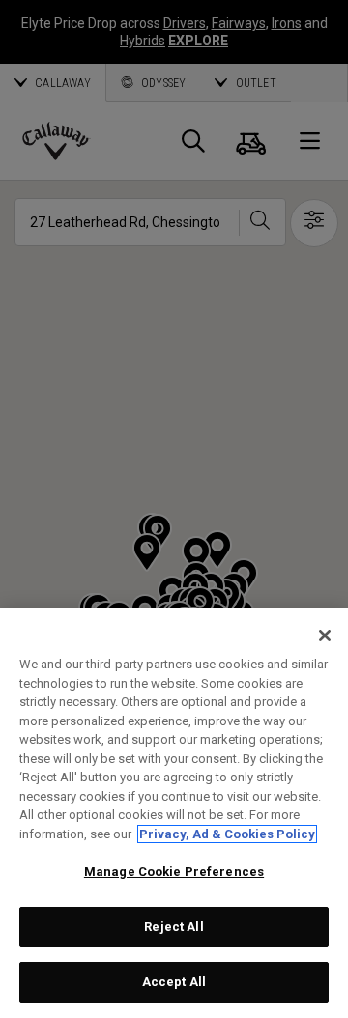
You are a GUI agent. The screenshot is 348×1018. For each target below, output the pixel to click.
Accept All (174, 982)
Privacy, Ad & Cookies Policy (227, 834)
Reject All (173, 926)
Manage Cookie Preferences (174, 871)
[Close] (325, 635)
